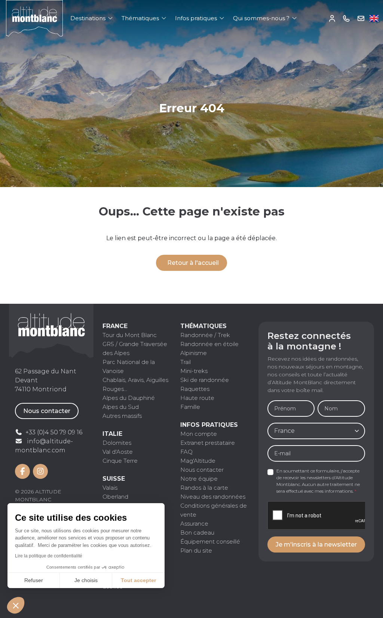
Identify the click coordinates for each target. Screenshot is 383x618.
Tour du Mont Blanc (129, 335)
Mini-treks (194, 370)
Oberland (115, 496)
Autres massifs (122, 415)
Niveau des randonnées (212, 496)
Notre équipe (199, 478)
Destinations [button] (88, 18)
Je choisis (86, 580)
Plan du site (196, 550)
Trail (185, 361)
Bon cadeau (197, 532)
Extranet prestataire (207, 442)
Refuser (33, 580)
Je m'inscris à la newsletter (316, 544)
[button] (16, 605)
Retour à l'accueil (193, 262)
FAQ (186, 451)
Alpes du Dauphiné (128, 397)
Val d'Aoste (117, 451)
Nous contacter (46, 410)
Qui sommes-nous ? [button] (262, 18)
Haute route (197, 397)
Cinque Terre (120, 460)
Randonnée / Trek (205, 335)
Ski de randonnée (204, 379)
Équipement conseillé (210, 541)
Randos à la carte (204, 487)
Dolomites (116, 442)
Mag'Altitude (197, 460)
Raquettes (194, 388)
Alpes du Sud (120, 406)
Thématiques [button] (141, 18)
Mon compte (332, 18)
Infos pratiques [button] (196, 18)
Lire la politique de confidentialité (48, 556)
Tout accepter (138, 580)
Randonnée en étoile (209, 344)
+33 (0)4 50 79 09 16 (346, 18)
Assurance (194, 523)
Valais (109, 487)
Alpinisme (193, 353)
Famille (190, 406)
